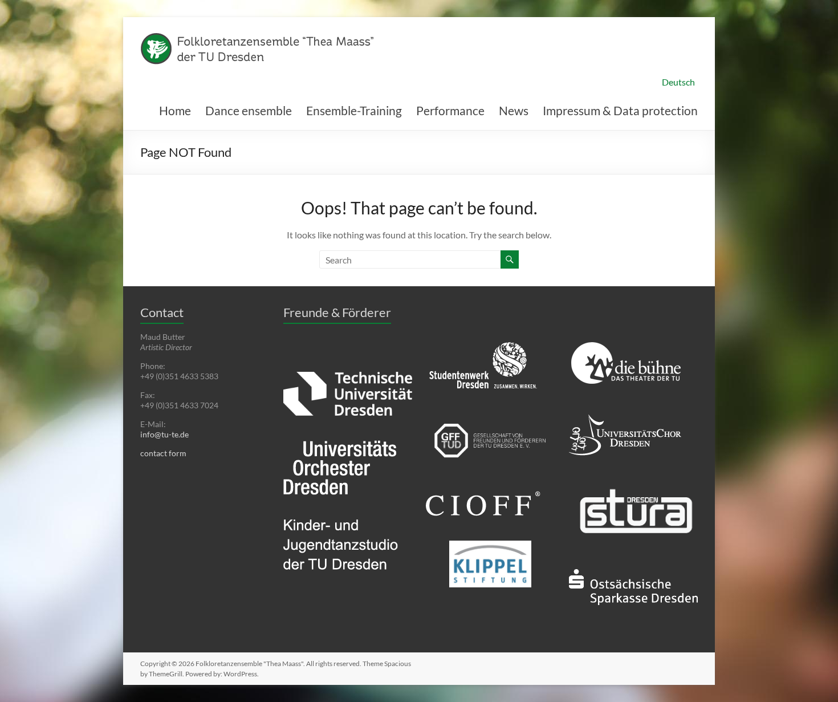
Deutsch (678, 81)
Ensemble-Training (354, 110)
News (513, 110)
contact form (163, 453)
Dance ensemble (248, 110)
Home (175, 110)
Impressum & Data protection (620, 110)
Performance (450, 110)
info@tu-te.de (164, 434)
